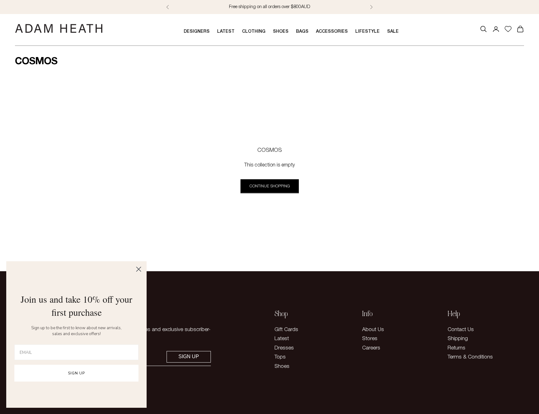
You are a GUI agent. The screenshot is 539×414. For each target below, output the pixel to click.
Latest (226, 32)
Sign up (188, 356)
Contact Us (461, 329)
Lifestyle (367, 32)
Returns (456, 348)
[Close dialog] (138, 269)
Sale (393, 32)
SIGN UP (76, 373)
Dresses (284, 348)
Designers (197, 32)
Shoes (281, 32)
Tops (280, 357)
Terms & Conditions (470, 357)
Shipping (458, 338)
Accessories (332, 32)
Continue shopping (270, 186)
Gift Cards (286, 329)
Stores (369, 338)
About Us (373, 329)
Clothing (253, 32)
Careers (371, 348)
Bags (302, 32)
